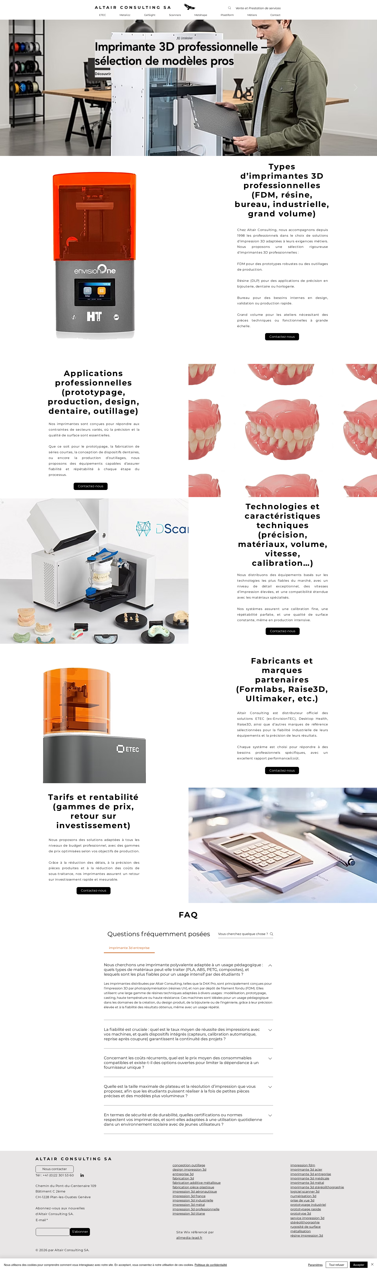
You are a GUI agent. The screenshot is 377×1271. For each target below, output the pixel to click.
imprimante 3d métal (307, 1183)
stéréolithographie (305, 1222)
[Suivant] (355, 88)
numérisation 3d (303, 1196)
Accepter (358, 1265)
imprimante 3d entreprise (310, 1174)
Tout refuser (336, 1265)
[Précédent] (21, 88)
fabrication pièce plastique (193, 1187)
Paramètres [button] (315, 1265)
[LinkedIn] (82, 1175)
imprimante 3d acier (306, 1169)
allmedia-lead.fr (189, 1238)
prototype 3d (300, 1213)
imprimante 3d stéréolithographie (317, 1187)
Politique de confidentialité (211, 1265)
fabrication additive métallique (197, 1183)
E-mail (41, 1220)
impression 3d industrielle (193, 1200)
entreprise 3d (183, 1174)
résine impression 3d (306, 1235)
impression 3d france (189, 1196)
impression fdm (302, 1165)
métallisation (300, 1231)
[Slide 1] (188, 146)
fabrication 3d (183, 1178)
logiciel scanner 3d (304, 1191)
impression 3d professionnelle (196, 1209)
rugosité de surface (305, 1227)
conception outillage (189, 1165)
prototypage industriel (308, 1205)
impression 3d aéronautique (195, 1191)
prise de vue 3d (302, 1200)
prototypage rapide (305, 1209)
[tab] (129, 948)
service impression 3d (307, 1218)
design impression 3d (189, 1169)
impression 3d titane (189, 1213)
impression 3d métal (189, 1205)
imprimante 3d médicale (309, 1178)
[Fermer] (372, 1265)
